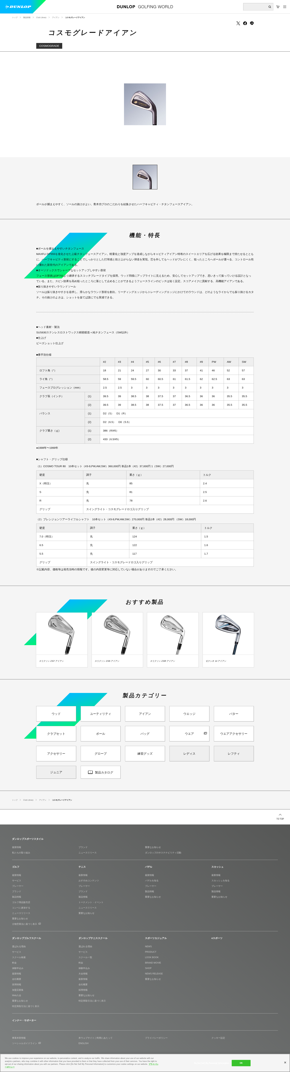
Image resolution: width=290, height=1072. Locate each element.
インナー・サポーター (24, 1020)
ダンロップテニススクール (93, 938)
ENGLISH (84, 1043)
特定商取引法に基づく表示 (25, 1006)
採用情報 (16, 984)
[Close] (285, 1062)
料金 (14, 962)
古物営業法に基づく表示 (24, 924)
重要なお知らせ (153, 847)
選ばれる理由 (19, 946)
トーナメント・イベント (91, 902)
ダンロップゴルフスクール (26, 938)
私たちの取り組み (21, 852)
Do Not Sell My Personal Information (211, 1063)
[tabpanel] (145, 104)
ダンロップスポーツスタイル (28, 839)
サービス (16, 880)
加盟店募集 (17, 990)
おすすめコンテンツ (89, 880)
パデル (148, 867)
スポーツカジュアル (156, 938)
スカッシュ (217, 867)
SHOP (148, 968)
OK (241, 1063)
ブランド (83, 847)
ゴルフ (15, 867)
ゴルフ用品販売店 (21, 902)
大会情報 (83, 973)
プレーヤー (17, 886)
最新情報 (16, 847)
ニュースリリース (88, 852)
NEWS (148, 946)
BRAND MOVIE (153, 962)
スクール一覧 (85, 957)
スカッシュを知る (220, 880)
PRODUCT (150, 952)
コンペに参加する (21, 907)
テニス (82, 867)
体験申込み (17, 968)
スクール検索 (19, 957)
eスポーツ (216, 938)
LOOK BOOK (152, 957)
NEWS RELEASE (154, 973)
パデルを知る (152, 880)
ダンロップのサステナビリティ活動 (163, 852)
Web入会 (16, 995)
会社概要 (16, 979)
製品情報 (16, 897)
